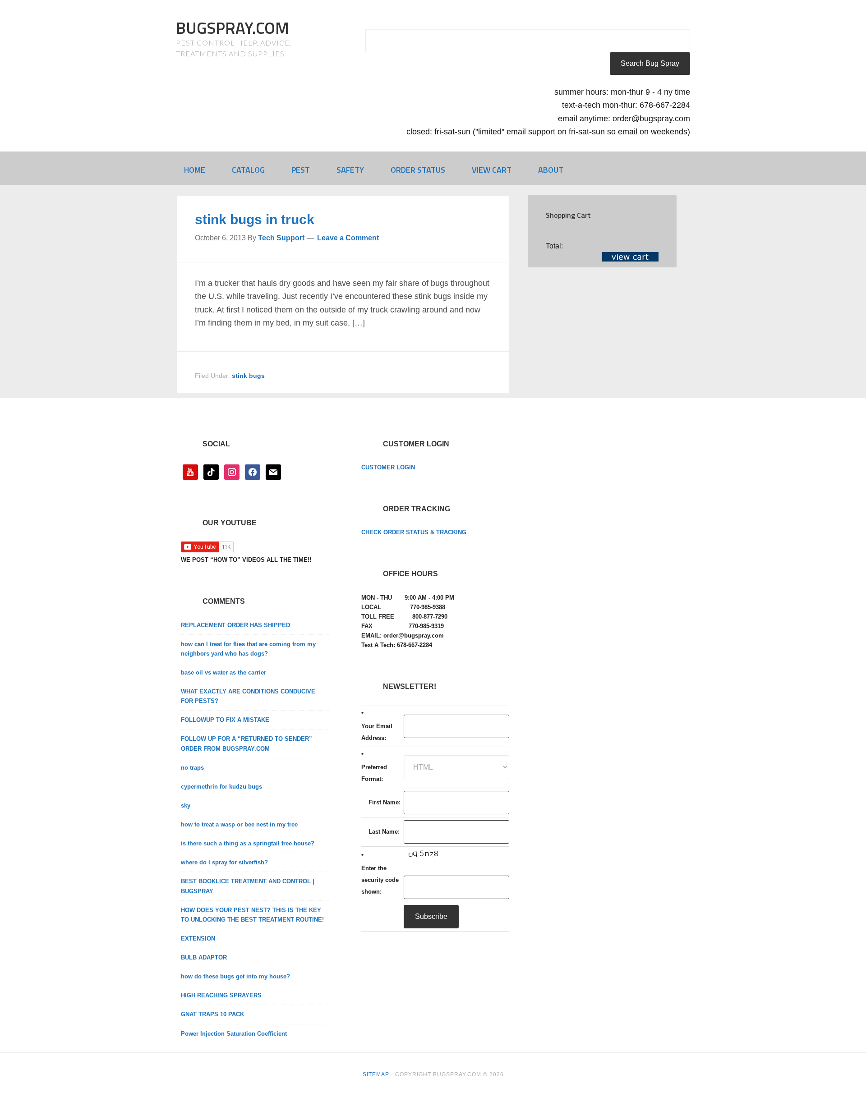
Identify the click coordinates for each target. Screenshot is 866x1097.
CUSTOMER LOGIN (388, 467)
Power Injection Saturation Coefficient (234, 1033)
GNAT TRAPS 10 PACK (212, 1014)
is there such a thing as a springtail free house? (247, 843)
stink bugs (248, 375)
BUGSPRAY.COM (232, 27)
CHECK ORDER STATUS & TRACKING (413, 532)
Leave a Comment (348, 238)
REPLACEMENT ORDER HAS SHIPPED (235, 625)
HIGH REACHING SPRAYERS (221, 995)
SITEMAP (376, 1074)
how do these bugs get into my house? (235, 976)
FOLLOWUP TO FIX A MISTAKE (225, 719)
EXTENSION (198, 938)
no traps (192, 767)
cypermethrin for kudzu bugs (221, 786)
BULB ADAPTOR (204, 957)
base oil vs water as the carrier (223, 672)
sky (185, 805)
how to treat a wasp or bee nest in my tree (239, 824)
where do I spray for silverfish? (224, 862)
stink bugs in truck (254, 219)
